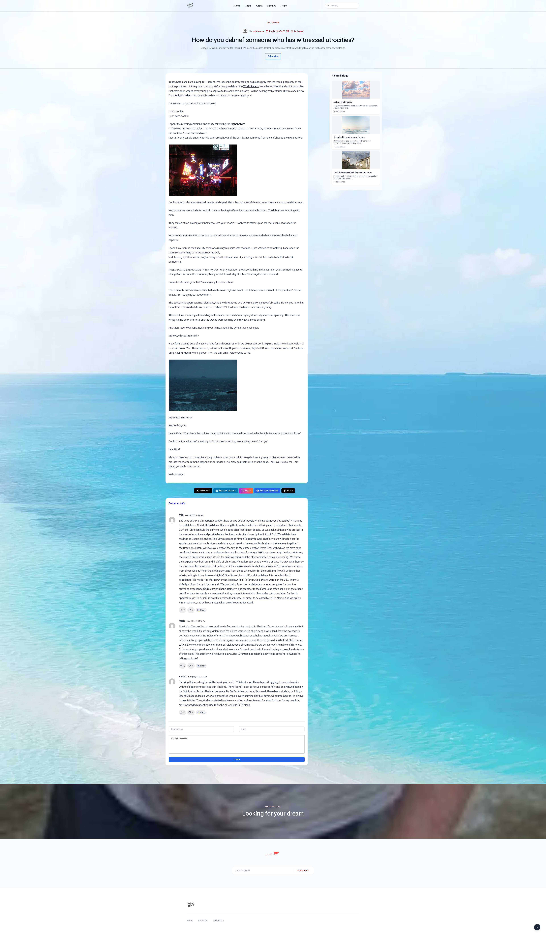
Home (237, 5)
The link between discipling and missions (353, 172)
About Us (202, 920)
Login (284, 5)
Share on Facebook (269, 491)
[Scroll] (537, 927)
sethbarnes (258, 31)
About (259, 5)
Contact (271, 5)
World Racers (251, 86)
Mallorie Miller (183, 95)
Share (248, 491)
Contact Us (218, 920)
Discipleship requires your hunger (349, 137)
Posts (248, 5)
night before (238, 123)
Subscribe (273, 56)
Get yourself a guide (343, 102)
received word (199, 133)
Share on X (205, 491)
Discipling (273, 22)
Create (237, 759)
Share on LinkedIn (227, 491)
